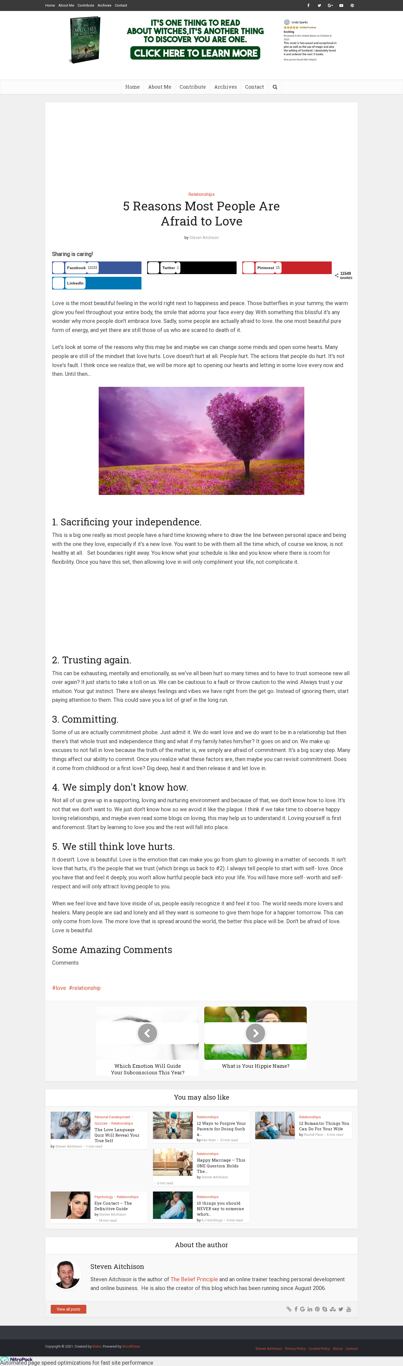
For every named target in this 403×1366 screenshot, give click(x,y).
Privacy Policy (295, 1349)
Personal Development (112, 1117)
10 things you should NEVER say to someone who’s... (220, 1208)
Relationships (201, 194)
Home (50, 5)
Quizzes (101, 1123)
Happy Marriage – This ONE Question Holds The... (221, 1165)
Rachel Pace (313, 1135)
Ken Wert (209, 1140)
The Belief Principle (194, 1279)
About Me (66, 5)
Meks (96, 1346)
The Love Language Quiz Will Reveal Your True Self (117, 1135)
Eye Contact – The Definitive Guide (113, 1205)
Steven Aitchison (204, 237)
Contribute (86, 5)
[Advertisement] (201, 143)
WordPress (131, 1346)
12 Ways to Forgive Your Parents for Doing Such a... (221, 1128)
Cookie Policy (319, 1349)
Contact (121, 5)
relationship (86, 988)
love (61, 988)
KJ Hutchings (212, 1220)
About (338, 1349)
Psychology (104, 1197)
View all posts (68, 1309)
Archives (104, 5)
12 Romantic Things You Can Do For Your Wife (324, 1125)
